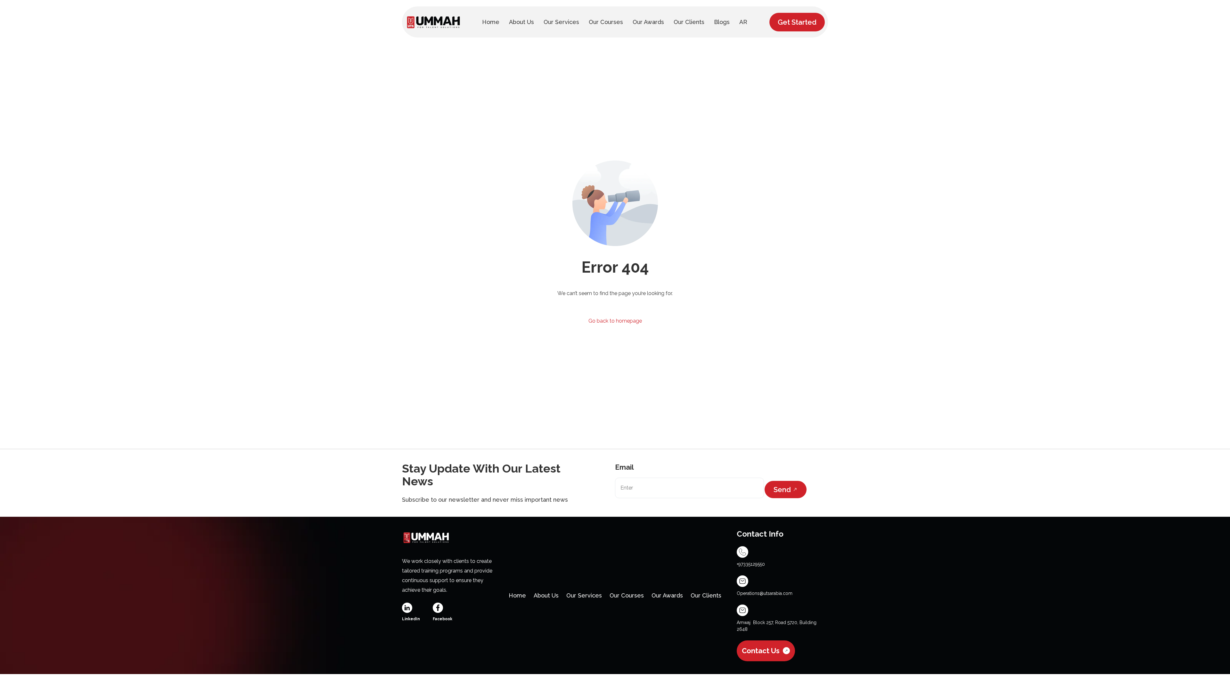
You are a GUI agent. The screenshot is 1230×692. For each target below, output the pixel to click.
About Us (546, 595)
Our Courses (627, 595)
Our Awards (667, 595)
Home (517, 595)
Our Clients (706, 595)
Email (624, 467)
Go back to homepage (615, 321)
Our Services (584, 595)
